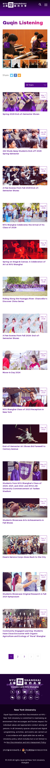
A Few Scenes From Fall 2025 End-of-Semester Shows (21, 189)
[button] (7, 45)
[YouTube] (25, 692)
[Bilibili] (18, 697)
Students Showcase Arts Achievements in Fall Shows (23, 521)
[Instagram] (31, 692)
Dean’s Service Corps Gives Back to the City (24, 557)
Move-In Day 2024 (11, 372)
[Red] (37, 697)
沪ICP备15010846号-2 (12, 750)
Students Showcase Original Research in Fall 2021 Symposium (24, 595)
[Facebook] (15, 75)
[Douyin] (25, 697)
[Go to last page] (38, 656)
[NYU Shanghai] (25, 682)
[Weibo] (19, 75)
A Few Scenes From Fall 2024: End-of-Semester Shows (21, 336)
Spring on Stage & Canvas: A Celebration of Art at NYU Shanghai (24, 263)
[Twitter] (11, 75)
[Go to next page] (31, 656)
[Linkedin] (31, 697)
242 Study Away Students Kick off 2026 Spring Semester (22, 152)
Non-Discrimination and (26, 742)
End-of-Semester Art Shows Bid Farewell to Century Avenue (24, 447)
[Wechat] (12, 697)
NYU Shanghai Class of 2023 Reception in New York (23, 410)
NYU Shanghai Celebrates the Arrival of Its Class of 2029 (23, 226)
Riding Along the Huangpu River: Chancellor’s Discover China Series (25, 300)
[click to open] (45, 5)
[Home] (15, 5)
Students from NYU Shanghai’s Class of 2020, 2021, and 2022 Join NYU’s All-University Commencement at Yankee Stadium (22, 487)
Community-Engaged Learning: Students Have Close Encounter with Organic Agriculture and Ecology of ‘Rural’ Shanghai (24, 633)
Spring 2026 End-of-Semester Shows (21, 114)
